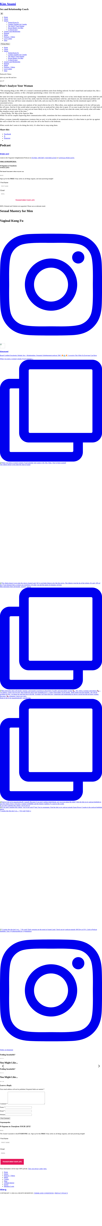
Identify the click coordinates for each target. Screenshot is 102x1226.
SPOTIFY (41, 158)
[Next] (99, 1066)
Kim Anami (8, 4)
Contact (6, 1179)
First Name (4, 182)
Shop (5, 40)
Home (6, 17)
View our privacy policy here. (37, 1169)
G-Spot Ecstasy (13, 30)
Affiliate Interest (9, 1183)
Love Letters (8, 38)
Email (2, 190)
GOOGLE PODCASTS (66, 158)
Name (2, 1107)
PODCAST (4, 154)
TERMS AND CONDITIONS (44, 1193)
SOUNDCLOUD (51, 158)
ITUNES (34, 158)
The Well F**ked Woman (16, 26)
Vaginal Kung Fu (13, 22)
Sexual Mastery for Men (15, 28)
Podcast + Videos (9, 37)
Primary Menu (5, 44)
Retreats (6, 33)
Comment (3, 1104)
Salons (6, 21)
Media (6, 35)
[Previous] (3, 1066)
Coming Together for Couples (17, 24)
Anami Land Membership (12, 31)
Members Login (9, 1186)
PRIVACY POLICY (61, 1193)
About (6, 19)
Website (2, 1114)
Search (6, 1184)
